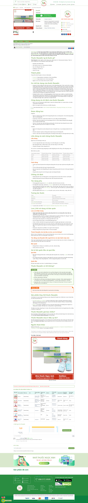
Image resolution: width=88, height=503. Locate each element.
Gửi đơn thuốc (42, 486)
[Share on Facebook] (69, 48)
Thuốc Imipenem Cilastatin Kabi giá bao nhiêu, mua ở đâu (55, 205)
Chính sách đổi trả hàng (31, 486)
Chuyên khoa (42, 489)
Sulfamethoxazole (55, 403)
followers (18, 480)
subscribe (26, 478)
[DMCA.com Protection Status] (66, 484)
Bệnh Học (25, 4)
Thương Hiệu (59, 4)
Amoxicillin (53, 411)
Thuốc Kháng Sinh (27, 7)
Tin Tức (30, 4)
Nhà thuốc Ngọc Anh (47, 500)
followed (26, 480)
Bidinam (34, 304)
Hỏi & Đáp (21, 41)
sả (48, 53)
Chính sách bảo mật (30, 485)
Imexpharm (37, 410)
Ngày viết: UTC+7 (21, 44)
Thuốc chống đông (34, 201)
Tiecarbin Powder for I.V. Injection (39, 300)
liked (17, 478)
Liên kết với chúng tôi (18, 476)
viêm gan (46, 190)
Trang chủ (16, 4)
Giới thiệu (20, 4)
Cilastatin (46, 19)
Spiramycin (54, 400)
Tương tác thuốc (37, 193)
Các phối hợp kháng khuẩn (36, 7)
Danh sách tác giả (43, 490)
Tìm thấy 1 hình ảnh (36, 335)
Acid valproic (33, 203)
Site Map (28, 490)
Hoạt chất (50, 491)
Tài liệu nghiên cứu (51, 487)
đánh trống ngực (47, 187)
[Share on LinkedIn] (73, 48)
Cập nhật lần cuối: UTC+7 (23, 43)
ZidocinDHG (20, 400)
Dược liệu (69, 4)
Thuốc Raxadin (34, 51)
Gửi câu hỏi (71, 448)
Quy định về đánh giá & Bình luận (32, 489)
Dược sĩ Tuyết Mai (19, 47)
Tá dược (73, 4)
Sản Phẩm (53, 4)
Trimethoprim (54, 419)
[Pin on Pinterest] (72, 48)
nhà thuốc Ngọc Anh (69, 53)
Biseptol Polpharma (19, 405)
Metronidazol (54, 399)
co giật (66, 254)
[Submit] (15, 2)
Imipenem (50, 19)
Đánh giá (27, 41)
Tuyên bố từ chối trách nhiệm (44, 386)
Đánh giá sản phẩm (67, 430)
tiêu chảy (46, 183)
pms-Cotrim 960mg (20, 419)
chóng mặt (51, 184)
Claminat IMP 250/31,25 (20, 410)
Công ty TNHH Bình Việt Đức (49, 28)
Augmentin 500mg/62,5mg (20, 415)
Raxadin (19, 396)
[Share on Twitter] (70, 48)
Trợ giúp (35, 4)
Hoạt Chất (64, 4)
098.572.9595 (44, 479)
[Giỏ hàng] (74, 1)
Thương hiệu (51, 490)
